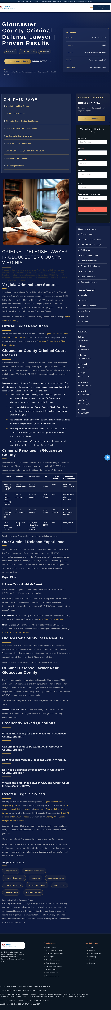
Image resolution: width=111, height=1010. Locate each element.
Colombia (82, 409)
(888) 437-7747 (89, 103)
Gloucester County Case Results (18, 143)
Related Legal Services (15, 166)
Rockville (82, 373)
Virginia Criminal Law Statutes (17, 106)
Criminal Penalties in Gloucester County (21, 128)
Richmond (82, 364)
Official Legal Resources (15, 114)
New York (82, 391)
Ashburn (81, 346)
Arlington (82, 355)
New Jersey (83, 382)
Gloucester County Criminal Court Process (22, 121)
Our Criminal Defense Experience (19, 136)
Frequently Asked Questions (17, 158)
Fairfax (81, 337)
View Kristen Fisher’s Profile (51, 619)
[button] (91, 7)
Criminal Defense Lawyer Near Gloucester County (25, 151)
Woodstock (82, 400)
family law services (20, 817)
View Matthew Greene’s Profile (15, 632)
